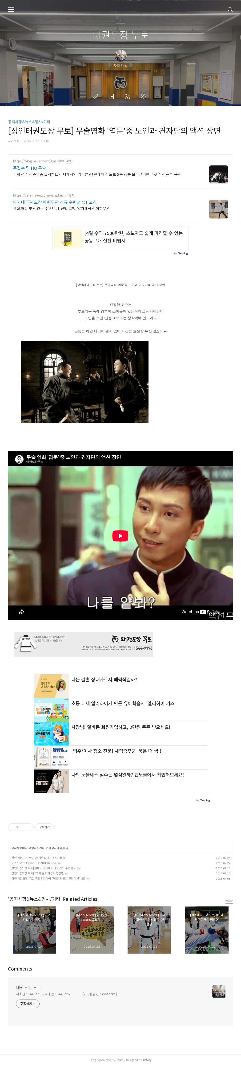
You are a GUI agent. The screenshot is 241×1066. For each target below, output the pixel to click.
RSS (128, 96)
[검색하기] (230, 9)
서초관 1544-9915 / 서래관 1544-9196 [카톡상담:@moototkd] (66, 994)
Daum (120, 1060)
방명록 (112, 96)
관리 (144, 96)
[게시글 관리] (28, 827)
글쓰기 (96, 96)
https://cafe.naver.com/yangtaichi (39, 195)
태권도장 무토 (120, 35)
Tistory (147, 1060)
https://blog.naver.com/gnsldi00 (38, 161)
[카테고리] (11, 9)
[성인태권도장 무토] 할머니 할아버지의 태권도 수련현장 (43, 868)
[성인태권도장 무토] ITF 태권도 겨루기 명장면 (37, 873)
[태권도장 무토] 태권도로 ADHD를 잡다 (33, 863)
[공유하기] (22, 827)
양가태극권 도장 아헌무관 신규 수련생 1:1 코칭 (55, 202)
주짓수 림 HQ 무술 (29, 168)
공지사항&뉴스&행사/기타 (29, 121)
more (229, 901)
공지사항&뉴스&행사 (24, 848)
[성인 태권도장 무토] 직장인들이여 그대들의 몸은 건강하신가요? (48, 878)
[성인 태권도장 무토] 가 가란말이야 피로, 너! (36, 858)
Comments (20, 969)
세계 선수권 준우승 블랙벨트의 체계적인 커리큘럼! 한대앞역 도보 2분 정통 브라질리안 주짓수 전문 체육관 (97, 174)
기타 (41, 848)
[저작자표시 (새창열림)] (56, 827)
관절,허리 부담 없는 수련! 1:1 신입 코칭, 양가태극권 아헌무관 (61, 208)
